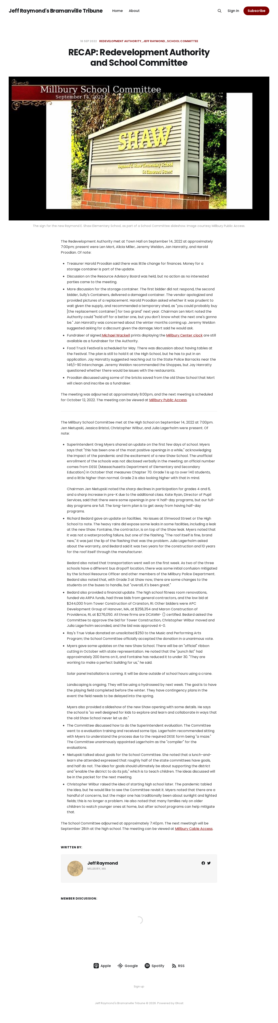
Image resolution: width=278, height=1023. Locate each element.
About (134, 10)
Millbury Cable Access (194, 828)
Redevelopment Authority (120, 41)
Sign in (233, 10)
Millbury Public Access (168, 399)
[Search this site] (219, 11)
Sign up (139, 986)
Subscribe (256, 10)
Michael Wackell (115, 335)
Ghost (179, 1003)
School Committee (182, 41)
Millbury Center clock (184, 335)
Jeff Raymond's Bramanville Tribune (56, 10)
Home (117, 10)
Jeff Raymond (154, 41)
